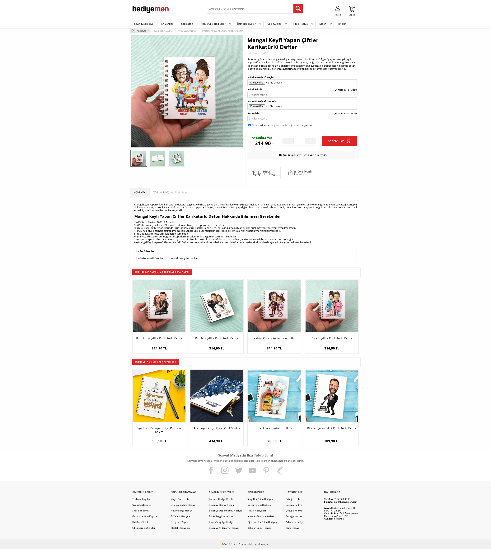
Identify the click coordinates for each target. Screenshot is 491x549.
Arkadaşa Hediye (295, 522)
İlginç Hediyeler (246, 23)
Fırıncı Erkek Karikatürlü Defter (274, 428)
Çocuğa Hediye (294, 510)
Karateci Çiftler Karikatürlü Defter (216, 338)
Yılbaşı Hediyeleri (256, 510)
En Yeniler (167, 23)
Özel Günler (274, 23)
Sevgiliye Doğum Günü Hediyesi (226, 510)
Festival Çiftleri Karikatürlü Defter (274, 338)
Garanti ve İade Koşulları (145, 516)
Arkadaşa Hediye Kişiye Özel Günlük (217, 428)
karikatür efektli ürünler (149, 258)
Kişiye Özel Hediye (180, 499)
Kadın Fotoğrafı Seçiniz (261, 101)
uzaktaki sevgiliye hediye (184, 258)
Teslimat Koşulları (141, 499)
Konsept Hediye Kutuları (222, 499)
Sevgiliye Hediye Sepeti (221, 504)
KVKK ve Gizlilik (140, 522)
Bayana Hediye (294, 504)
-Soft (225, 544)
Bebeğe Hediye (294, 516)
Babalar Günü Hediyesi (259, 527)
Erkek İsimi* (254, 89)
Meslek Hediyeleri (180, 527)
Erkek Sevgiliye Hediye (221, 516)
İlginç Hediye (292, 527)
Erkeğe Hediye (293, 499)
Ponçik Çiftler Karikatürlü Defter (331, 338)
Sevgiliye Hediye (143, 23)
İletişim (342, 23)
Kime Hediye (300, 23)
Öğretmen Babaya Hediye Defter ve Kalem (159, 430)
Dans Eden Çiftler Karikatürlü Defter (159, 338)
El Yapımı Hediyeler (181, 516)
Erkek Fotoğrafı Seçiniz (261, 77)
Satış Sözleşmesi (141, 510)
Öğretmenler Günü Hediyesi (262, 522)
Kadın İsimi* (255, 113)
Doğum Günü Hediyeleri (260, 504)
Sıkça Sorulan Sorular (143, 527)
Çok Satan (187, 23)
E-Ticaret (234, 544)
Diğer (322, 23)
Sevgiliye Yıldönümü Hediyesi (224, 527)
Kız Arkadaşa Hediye (182, 510)
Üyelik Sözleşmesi (142, 504)
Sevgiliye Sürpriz (179, 522)
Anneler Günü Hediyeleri (260, 516)
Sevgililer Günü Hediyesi (260, 499)
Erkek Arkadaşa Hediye (183, 504)
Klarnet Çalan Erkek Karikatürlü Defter (331, 428)
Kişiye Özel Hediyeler (213, 23)
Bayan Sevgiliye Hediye (221, 522)
